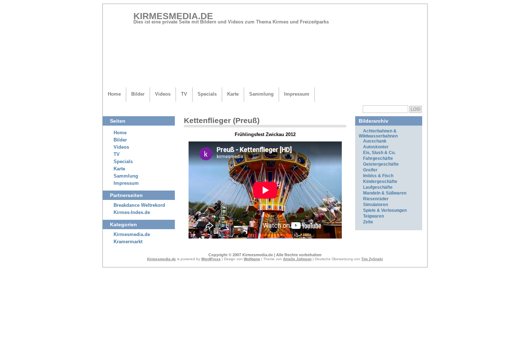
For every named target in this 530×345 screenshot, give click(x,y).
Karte (233, 94)
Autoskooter (376, 147)
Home (114, 94)
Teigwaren (373, 216)
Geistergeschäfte (381, 164)
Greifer (370, 170)
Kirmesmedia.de (173, 16)
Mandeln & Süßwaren (384, 193)
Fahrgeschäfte (378, 158)
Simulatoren (375, 204)
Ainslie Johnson (297, 259)
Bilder (138, 94)
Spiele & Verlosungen (385, 210)
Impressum (296, 94)
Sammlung (261, 94)
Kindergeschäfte (380, 181)
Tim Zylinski (372, 259)
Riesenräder (376, 199)
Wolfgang (252, 259)
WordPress (211, 259)
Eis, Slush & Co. (379, 152)
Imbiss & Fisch (378, 176)
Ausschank (375, 141)
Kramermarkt (128, 241)
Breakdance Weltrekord (139, 205)
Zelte (368, 222)
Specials (207, 94)
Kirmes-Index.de (132, 212)
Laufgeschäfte (378, 187)
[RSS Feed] (412, 18)
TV (184, 94)
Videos (163, 94)
